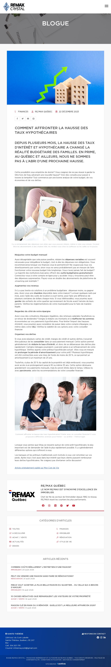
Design (15, 546)
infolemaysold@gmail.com (25, 648)
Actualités (18, 542)
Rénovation (65, 537)
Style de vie (65, 542)
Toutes (16, 529)
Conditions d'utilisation (51, 660)
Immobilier (64, 533)
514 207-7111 (15, 646)
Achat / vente (19, 537)
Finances (22, 112)
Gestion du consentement (74, 660)
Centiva (61, 664)
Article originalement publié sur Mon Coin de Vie (37, 468)
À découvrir (18, 533)
